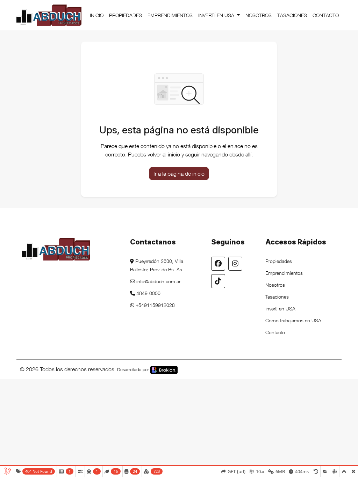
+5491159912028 (154, 305)
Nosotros (258, 15)
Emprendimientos (170, 15)
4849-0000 (147, 293)
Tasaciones (292, 15)
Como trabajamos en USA (293, 320)
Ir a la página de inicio (179, 173)
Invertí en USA (217, 15)
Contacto (326, 15)
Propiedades (125, 15)
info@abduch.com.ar (157, 281)
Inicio (96, 15)
